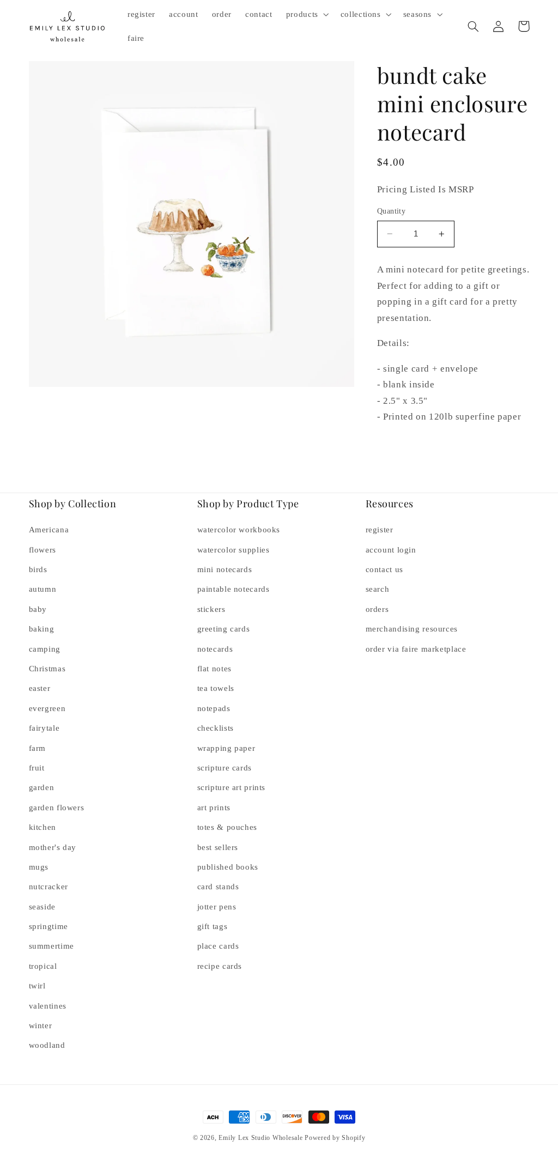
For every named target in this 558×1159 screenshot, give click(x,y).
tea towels (215, 688)
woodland (47, 1045)
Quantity (391, 211)
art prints (214, 807)
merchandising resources (412, 628)
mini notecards (224, 569)
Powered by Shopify (335, 1137)
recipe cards (219, 966)
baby (38, 609)
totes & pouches (227, 827)
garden (41, 787)
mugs (39, 867)
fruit (37, 767)
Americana (49, 529)
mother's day (53, 847)
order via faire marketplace (416, 649)
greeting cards (223, 628)
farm (37, 748)
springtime (48, 926)
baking (41, 628)
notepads (214, 708)
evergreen (47, 708)
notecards (215, 649)
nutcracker (48, 886)
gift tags (212, 926)
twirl (37, 985)
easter (40, 688)
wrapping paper (226, 748)
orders (377, 609)
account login (391, 549)
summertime (51, 946)
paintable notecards (233, 589)
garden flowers (56, 807)
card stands (218, 886)
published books (227, 867)
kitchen (42, 827)
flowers (42, 549)
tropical (43, 966)
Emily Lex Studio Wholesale (260, 1137)
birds (38, 569)
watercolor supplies (233, 549)
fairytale (44, 728)
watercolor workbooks (239, 529)
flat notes (214, 668)
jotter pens (216, 906)
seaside (42, 906)
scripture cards (224, 767)
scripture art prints (231, 787)
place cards (218, 946)
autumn (43, 589)
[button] (306, 14)
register (379, 529)
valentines (47, 1006)
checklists (215, 728)
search (378, 589)
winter (40, 1025)
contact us (384, 569)
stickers (211, 609)
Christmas (47, 668)
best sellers (218, 847)
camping (44, 649)
